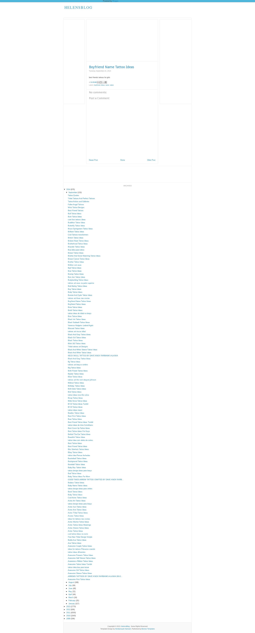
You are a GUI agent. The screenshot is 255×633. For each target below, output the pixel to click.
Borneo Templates (148, 629)
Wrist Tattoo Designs (76, 207)
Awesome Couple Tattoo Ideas (80, 546)
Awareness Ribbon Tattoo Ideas (80, 561)
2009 (68, 619)
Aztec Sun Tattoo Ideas (77, 507)
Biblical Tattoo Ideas (76, 383)
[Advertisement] (143, 10)
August (72, 582)
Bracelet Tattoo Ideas (76, 247)
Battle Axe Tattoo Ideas (77, 540)
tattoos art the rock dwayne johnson (82, 380)
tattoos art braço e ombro (78, 365)
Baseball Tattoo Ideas (76, 464)
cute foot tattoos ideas (77, 220)
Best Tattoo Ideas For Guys (79, 431)
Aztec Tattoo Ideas (75, 531)
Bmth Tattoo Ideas (75, 310)
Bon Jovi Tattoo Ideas (76, 277)
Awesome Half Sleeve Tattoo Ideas (81, 558)
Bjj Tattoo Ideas (74, 362)
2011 (68, 613)
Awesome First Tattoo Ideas (79, 579)
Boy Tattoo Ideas (74, 289)
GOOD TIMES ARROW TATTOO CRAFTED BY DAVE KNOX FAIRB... (96, 480)
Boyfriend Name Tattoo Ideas (79, 301)
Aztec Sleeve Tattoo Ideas (78, 528)
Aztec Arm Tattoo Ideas (77, 510)
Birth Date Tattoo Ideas (77, 389)
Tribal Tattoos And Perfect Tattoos (81, 198)
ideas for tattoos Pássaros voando (81, 549)
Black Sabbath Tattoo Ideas (79, 322)
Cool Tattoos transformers (78, 235)
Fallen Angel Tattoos (76, 205)
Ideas (103, 85)
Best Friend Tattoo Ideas (77, 446)
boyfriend (97, 85)
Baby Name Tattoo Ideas (77, 486)
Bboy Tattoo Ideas (75, 452)
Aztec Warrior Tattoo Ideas (78, 522)
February (72, 601)
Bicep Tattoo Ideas (75, 398)
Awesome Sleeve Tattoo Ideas (80, 573)
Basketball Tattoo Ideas (77, 458)
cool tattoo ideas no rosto (78, 534)
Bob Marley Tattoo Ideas (77, 286)
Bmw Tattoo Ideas (75, 307)
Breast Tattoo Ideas (75, 253)
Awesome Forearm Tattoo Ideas (80, 555)
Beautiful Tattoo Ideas (76, 437)
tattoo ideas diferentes (76, 552)
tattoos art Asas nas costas (79, 298)
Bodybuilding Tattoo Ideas (78, 280)
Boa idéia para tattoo (76, 250)
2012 (68, 610)
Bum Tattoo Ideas (75, 217)
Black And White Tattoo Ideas (79, 353)
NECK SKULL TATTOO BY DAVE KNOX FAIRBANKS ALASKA (93, 356)
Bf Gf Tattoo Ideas (75, 407)
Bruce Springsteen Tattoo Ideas (80, 229)
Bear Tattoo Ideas (75, 419)
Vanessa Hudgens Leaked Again (80, 325)
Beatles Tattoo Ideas (76, 413)
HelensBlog (78, 7)
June (71, 588)
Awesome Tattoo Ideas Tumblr (80, 564)
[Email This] (98, 82)
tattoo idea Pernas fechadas (79, 455)
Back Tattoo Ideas (75, 492)
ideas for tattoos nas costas (79, 519)
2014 (68, 189)
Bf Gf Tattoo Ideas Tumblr (78, 404)
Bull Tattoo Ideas (74, 214)
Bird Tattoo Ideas (74, 392)
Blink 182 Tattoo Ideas (77, 344)
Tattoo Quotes (73, 195)
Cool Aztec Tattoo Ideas (77, 498)
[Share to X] (103, 82)
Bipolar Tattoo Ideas (76, 374)
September (73, 192)
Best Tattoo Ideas (75, 443)
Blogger (115, 1)
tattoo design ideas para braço (80, 471)
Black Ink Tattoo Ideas (77, 319)
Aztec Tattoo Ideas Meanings (79, 525)
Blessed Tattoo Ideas (76, 328)
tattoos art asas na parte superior (81, 283)
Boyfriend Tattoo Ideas (77, 304)
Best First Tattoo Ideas (77, 416)
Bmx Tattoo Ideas (75, 316)
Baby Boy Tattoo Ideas (77, 468)
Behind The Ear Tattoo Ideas (79, 434)
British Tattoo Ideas (75, 238)
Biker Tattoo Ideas (75, 377)
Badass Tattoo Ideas (76, 483)
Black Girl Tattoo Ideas (77, 338)
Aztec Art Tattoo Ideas (77, 501)
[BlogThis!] (100, 82)
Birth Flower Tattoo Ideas (78, 371)
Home (122, 160)
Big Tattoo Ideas (74, 368)
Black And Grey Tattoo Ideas (79, 359)
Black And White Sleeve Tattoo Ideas (82, 350)
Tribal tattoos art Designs (78, 347)
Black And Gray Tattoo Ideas (79, 335)
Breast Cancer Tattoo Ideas (78, 259)
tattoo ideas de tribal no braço (79, 313)
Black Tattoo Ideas (75, 340)
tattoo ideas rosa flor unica (78, 395)
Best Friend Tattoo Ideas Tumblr (80, 422)
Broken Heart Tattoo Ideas (78, 241)
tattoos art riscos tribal (77, 331)
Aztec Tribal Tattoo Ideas (78, 513)
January (72, 604)
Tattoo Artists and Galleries (78, 201)
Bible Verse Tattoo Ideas (77, 401)
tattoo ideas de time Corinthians (80, 425)
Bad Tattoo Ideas (74, 473)
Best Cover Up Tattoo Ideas (79, 428)
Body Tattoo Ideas (75, 292)
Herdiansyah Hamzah (123, 629)
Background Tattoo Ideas (78, 461)
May (71, 591)
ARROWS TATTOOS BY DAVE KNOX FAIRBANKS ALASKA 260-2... (95, 576)
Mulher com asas (74, 265)
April (71, 594)
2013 (68, 606)
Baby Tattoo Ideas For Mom (79, 477)
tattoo (112, 85)
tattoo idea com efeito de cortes (80, 440)
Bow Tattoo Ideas (75, 271)
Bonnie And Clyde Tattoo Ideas (80, 295)
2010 (68, 616)
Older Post (151, 160)
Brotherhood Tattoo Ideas (78, 244)
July (70, 585)
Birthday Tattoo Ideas (76, 386)
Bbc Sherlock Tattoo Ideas (78, 449)
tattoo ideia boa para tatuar (78, 567)
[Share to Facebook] (105, 82)
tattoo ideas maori (75, 410)
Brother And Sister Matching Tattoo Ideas (84, 256)
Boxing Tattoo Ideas (76, 274)
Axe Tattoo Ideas (74, 543)
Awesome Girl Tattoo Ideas (78, 570)
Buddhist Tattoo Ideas (76, 223)
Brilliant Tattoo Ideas (76, 232)
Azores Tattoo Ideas (76, 516)
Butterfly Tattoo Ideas (76, 226)
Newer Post (93, 160)
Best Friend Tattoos (75, 211)
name (107, 85)
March (71, 597)
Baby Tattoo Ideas (75, 495)
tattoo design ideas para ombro (80, 489)
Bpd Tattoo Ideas (74, 268)
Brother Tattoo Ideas (76, 262)
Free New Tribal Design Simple (80, 537)
